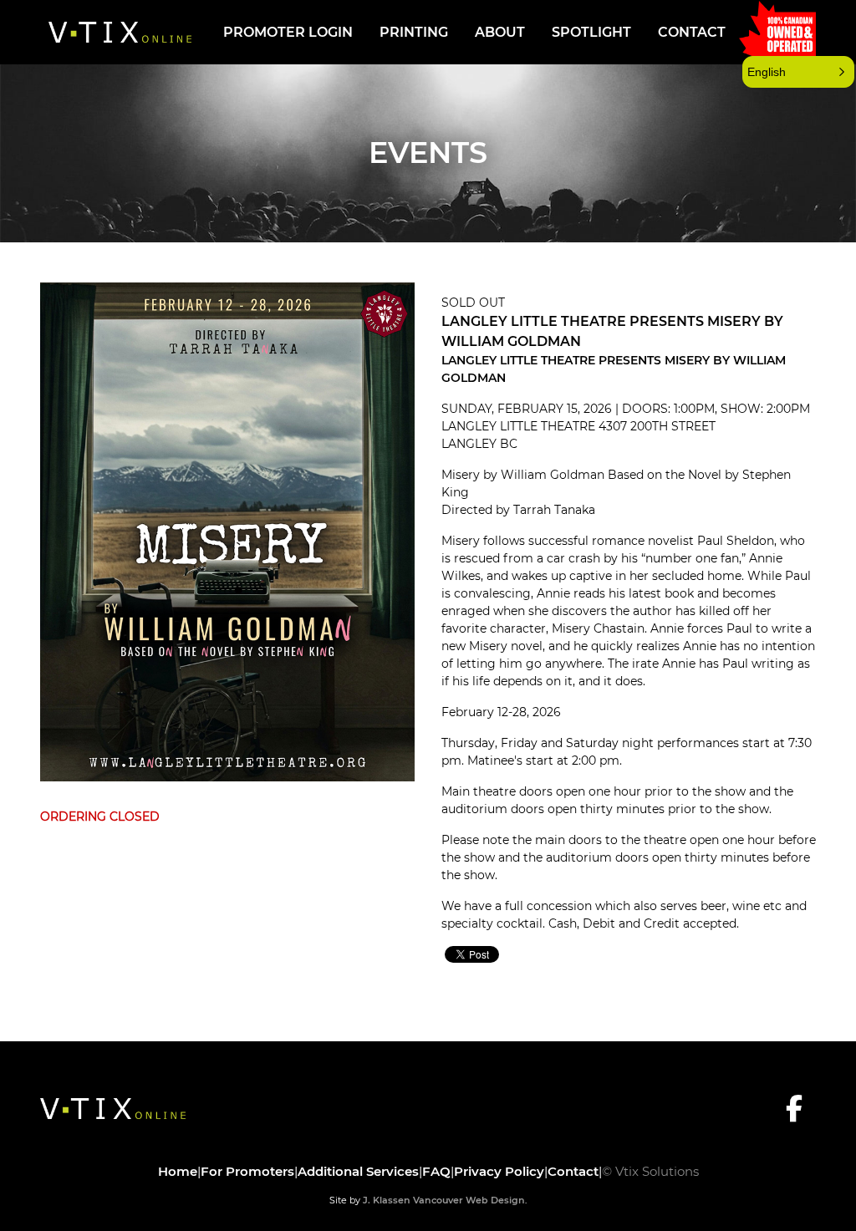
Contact (692, 32)
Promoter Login (288, 32)
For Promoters (247, 1171)
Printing (414, 32)
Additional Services (358, 1171)
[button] (798, 72)
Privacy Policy (499, 1171)
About (500, 32)
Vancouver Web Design (469, 1200)
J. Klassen (386, 1200)
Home (177, 1171)
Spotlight (591, 32)
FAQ (436, 1171)
